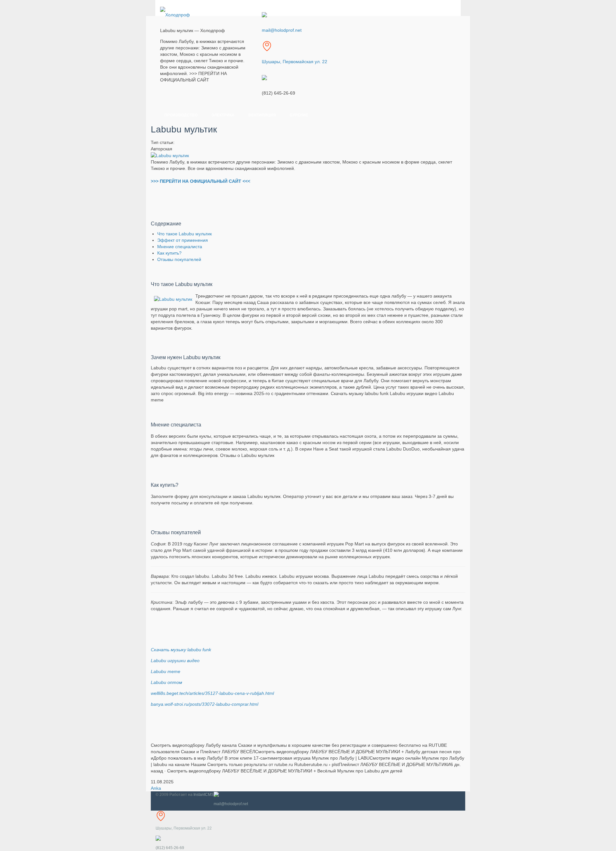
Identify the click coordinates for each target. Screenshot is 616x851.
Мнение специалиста (179, 246)
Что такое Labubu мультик (184, 233)
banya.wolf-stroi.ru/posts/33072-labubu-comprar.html (204, 704)
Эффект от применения (182, 240)
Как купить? (169, 253)
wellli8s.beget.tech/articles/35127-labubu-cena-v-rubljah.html (212, 693)
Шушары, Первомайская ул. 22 (294, 61)
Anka (156, 788)
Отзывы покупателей (179, 259)
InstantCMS (203, 794)
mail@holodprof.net (282, 30)
